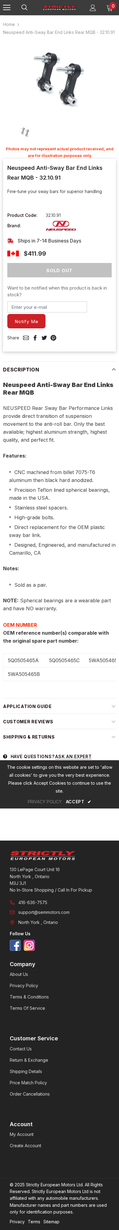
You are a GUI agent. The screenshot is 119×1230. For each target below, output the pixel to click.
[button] (26, 321)
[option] (59, 78)
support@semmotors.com (44, 912)
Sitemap (51, 1221)
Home (9, 24)
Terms (34, 1221)
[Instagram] (29, 945)
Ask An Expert (73, 756)
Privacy (17, 1221)
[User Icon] (93, 8)
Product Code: (22, 215)
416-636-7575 (32, 902)
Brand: (14, 225)
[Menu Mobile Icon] (6, 7)
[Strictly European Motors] (59, 855)
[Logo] (59, 7)
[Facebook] (15, 945)
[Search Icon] (30, 8)
